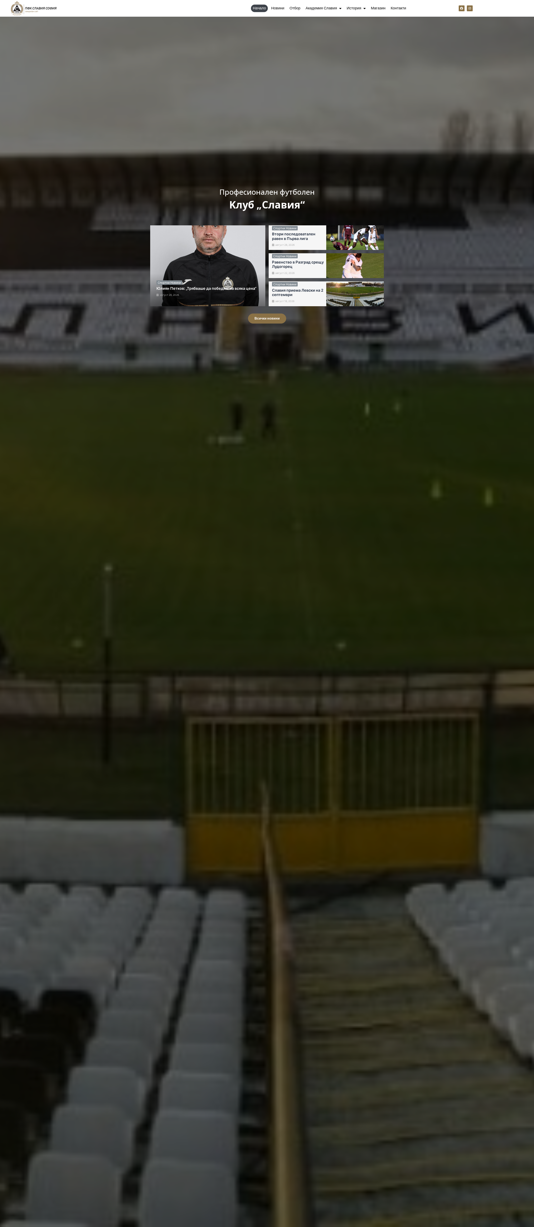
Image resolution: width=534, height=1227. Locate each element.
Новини (277, 8)
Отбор (295, 8)
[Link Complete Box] (207, 265)
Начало (259, 8)
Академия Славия (321, 8)
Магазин (378, 8)
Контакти (398, 8)
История (354, 8)
